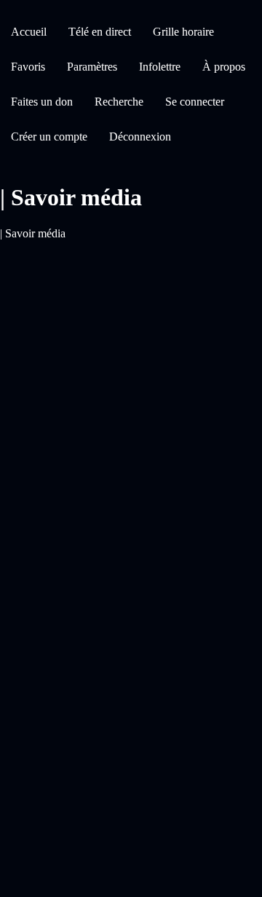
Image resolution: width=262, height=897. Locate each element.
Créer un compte (49, 136)
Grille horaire (183, 31)
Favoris (28, 66)
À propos (223, 66)
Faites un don (42, 101)
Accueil (29, 31)
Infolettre (159, 66)
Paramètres (92, 66)
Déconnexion (140, 136)
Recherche (119, 101)
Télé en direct (99, 31)
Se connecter (194, 101)
